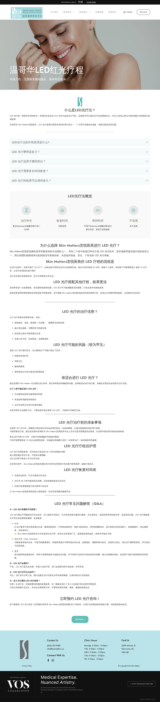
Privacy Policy (27, 666)
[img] (80, 2)
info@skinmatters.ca (55, 648)
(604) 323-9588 (53, 645)
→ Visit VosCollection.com (141, 684)
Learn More (91, 2)
